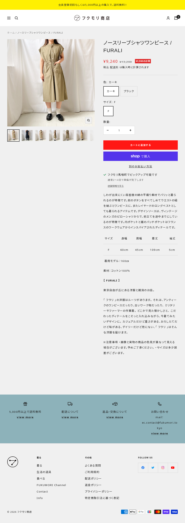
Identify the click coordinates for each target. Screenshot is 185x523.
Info (40, 498)
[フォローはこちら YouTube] (173, 468)
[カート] (176, 18)
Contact (42, 491)
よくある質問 (93, 465)
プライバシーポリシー (99, 491)
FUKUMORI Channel (51, 485)
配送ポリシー (93, 478)
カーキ (111, 91)
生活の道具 (44, 472)
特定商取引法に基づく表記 (102, 498)
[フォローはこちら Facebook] (143, 468)
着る (39, 465)
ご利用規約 (92, 472)
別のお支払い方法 (140, 166)
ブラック (129, 91)
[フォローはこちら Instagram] (163, 468)
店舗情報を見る (116, 186)
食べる (41, 478)
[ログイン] (168, 17)
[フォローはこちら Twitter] (153, 468)
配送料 (114, 67)
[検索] (16, 18)
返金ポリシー (93, 485)
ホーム (11, 32)
